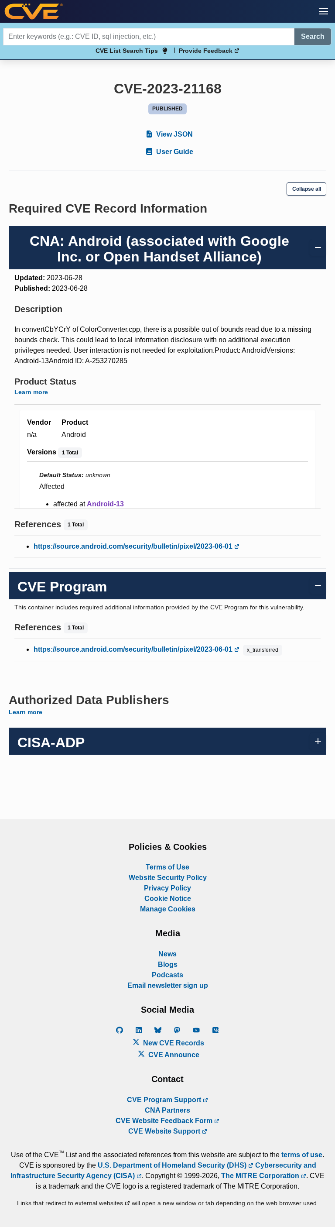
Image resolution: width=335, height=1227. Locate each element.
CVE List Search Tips (127, 50)
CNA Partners (167, 1110)
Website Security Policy (168, 877)
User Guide (173, 151)
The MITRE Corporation (261, 1175)
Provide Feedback (206, 50)
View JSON (173, 134)
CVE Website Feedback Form (165, 1120)
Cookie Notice (167, 898)
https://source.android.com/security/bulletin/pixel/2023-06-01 (134, 546)
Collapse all (306, 189)
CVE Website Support (165, 1131)
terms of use (301, 1154)
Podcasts (167, 975)
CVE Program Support (165, 1099)
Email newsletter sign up (167, 985)
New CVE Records (172, 1043)
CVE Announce (173, 1055)
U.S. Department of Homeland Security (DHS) (173, 1165)
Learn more (31, 391)
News (167, 954)
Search (313, 36)
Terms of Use (167, 867)
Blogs (168, 964)
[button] (323, 11)
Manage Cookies (167, 909)
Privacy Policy (167, 888)
